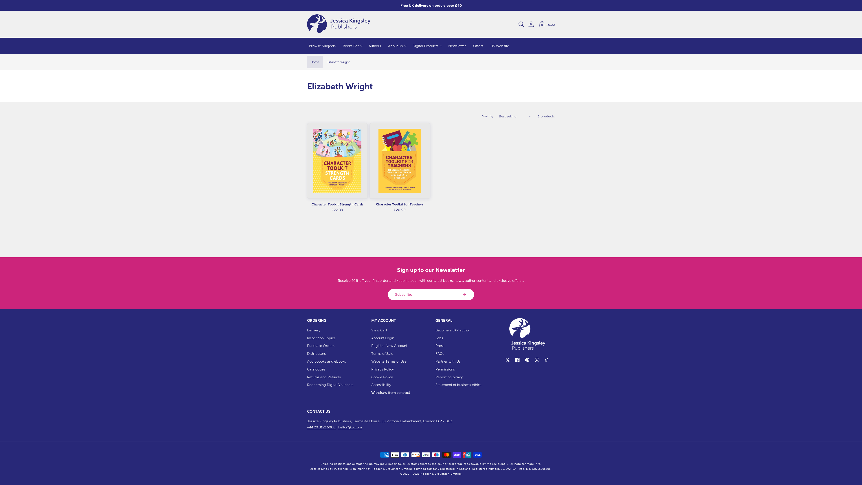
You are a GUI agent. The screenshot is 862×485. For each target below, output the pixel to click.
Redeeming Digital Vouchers (330, 385)
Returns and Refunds (324, 377)
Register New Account (389, 346)
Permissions (445, 369)
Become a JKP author (452, 330)
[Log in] (531, 24)
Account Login (382, 338)
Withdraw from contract (390, 392)
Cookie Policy (382, 377)
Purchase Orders (320, 346)
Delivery (313, 330)
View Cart (379, 330)
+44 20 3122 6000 (321, 427)
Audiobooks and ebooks (326, 361)
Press (439, 346)
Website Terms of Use (389, 361)
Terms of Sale (382, 353)
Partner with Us (447, 361)
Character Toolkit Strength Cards (337, 204)
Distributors (316, 353)
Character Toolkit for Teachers (400, 204)
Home (315, 62)
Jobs (439, 338)
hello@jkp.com (350, 427)
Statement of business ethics (458, 385)
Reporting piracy (449, 377)
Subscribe (403, 294)
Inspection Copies (321, 338)
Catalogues (316, 369)
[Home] (338, 24)
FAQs (439, 353)
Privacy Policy (382, 369)
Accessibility (381, 385)
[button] (521, 24)
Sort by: (488, 116)
